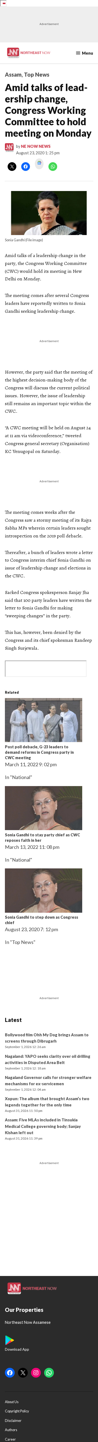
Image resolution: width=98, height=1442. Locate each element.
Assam (13, 74)
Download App (17, 1349)
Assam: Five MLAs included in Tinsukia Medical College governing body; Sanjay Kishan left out (43, 1126)
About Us (12, 1402)
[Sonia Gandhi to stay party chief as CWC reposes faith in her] (43, 828)
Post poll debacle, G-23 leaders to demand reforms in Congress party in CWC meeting (39, 752)
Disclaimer (13, 1421)
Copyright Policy (17, 1411)
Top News (36, 74)
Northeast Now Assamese (28, 1322)
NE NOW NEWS (36, 146)
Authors (11, 1430)
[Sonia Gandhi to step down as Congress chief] (43, 911)
